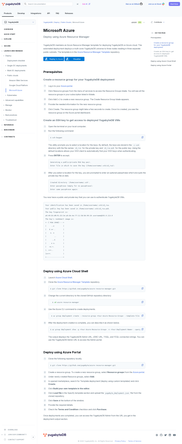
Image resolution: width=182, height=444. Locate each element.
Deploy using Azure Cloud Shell (163, 61)
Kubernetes (12, 95)
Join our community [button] (17, 434)
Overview (8, 29)
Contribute (9, 137)
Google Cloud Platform (18, 85)
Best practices (11, 115)
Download (13, 430)
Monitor (8, 110)
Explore (8, 39)
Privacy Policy (120, 441)
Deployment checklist (16, 61)
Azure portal (66, 86)
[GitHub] (161, 435)
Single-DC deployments (17, 66)
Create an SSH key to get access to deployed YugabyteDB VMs (164, 53)
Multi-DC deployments (16, 70)
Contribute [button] (158, 22)
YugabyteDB (47, 22)
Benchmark (9, 130)
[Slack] (157, 435)
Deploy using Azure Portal (161, 65)
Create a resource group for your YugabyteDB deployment (164, 45)
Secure (7, 46)
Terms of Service (134, 441)
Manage (8, 105)
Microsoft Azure (15, 90)
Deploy (8, 56)
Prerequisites (156, 38)
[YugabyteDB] (11, 4)
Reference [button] (9, 125)
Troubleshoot (10, 120)
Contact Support (16, 440)
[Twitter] (165, 435)
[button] (174, 4)
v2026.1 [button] (135, 21)
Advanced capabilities (14, 100)
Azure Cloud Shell (63, 277)
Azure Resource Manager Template (93, 52)
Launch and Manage (13, 51)
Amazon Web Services (18, 80)
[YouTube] (174, 435)
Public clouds (12, 75)
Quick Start (9, 34)
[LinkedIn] (170, 435)
